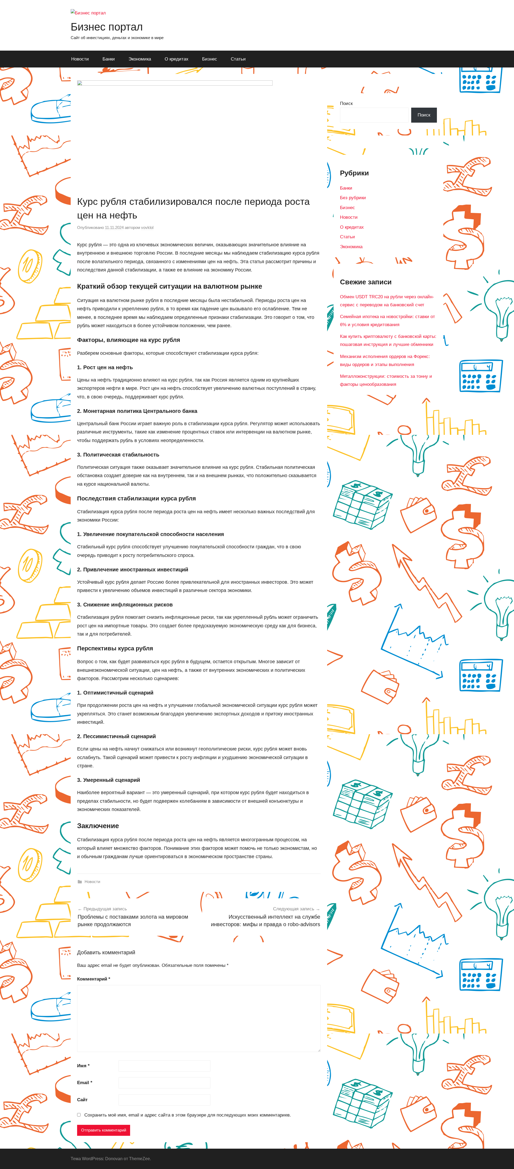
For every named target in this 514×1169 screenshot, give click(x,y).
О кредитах (176, 59)
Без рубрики (353, 197)
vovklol (147, 227)
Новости (80, 59)
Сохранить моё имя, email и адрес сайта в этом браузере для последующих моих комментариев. (187, 1115)
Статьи (238, 59)
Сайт (82, 1099)
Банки (109, 59)
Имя (83, 1065)
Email (84, 1082)
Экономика (139, 59)
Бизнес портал (107, 27)
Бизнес (209, 59)
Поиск (346, 103)
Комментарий (93, 979)
